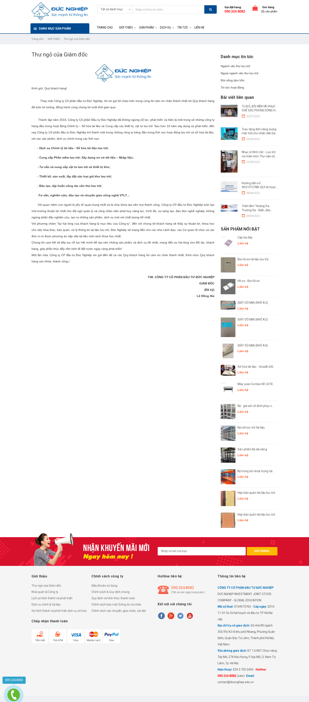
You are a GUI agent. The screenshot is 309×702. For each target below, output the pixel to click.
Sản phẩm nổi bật (240, 229)
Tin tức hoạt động (232, 87)
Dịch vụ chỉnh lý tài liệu (46, 604)
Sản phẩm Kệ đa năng (252, 449)
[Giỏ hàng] (255, 8)
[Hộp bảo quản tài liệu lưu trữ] (228, 498)
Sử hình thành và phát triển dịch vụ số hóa (59, 610)
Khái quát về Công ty (45, 592)
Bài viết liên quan (237, 97)
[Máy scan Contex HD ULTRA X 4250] (228, 389)
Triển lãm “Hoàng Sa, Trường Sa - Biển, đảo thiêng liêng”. (256, 210)
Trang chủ (37, 39)
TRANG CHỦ (105, 27)
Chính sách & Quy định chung (110, 592)
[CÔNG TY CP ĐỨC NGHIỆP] (60, 11)
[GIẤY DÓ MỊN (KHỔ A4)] (228, 351)
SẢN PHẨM (146, 27)
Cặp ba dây (245, 237)
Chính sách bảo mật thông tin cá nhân (116, 604)
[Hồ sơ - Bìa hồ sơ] (228, 286)
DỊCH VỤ (165, 27)
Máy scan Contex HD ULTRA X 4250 (256, 384)
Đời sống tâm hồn (232, 80)
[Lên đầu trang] (301, 693)
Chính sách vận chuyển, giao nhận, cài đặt (118, 610)
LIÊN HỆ (199, 27)
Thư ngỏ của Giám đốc (77, 39)
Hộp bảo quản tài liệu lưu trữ (256, 492)
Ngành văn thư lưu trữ (235, 66)
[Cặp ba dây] (228, 243)
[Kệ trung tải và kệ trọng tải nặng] (228, 476)
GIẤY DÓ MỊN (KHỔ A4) (253, 345)
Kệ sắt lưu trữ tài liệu (251, 427)
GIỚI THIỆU (126, 27)
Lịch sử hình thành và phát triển (52, 598)
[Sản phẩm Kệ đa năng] (228, 455)
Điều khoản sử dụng (104, 585)
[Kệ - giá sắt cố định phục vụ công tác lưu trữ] (228, 411)
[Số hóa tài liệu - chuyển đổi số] (228, 370)
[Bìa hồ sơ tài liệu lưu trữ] (228, 265)
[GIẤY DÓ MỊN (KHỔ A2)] (228, 327)
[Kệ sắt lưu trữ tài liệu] (228, 433)
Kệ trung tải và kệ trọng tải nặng (255, 471)
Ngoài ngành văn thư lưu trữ (239, 73)
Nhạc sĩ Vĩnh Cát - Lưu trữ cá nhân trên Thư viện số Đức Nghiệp (259, 156)
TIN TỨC (182, 27)
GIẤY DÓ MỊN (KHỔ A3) (253, 302)
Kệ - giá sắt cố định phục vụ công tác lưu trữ (256, 406)
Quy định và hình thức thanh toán (113, 598)
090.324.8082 (234, 11)
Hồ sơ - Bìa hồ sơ (249, 281)
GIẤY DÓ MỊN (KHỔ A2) (253, 319)
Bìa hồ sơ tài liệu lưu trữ (253, 259)
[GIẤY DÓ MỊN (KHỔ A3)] (228, 305)
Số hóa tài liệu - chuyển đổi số (255, 367)
